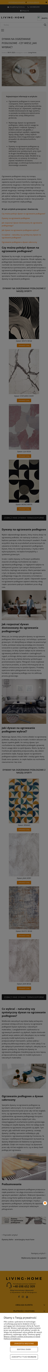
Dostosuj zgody (24, 1349)
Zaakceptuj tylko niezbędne (24, 1357)
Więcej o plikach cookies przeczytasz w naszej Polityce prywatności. (22, 1337)
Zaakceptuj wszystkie (24, 1343)
